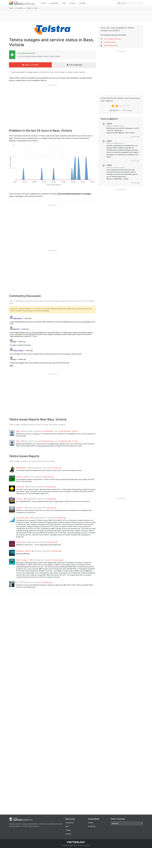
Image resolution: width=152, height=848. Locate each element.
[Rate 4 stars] (124, 106)
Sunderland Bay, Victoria (68, 431)
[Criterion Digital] (76, 842)
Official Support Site (111, 46)
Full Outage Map (75, 65)
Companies (54, 3)
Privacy (72, 3)
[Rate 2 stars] (117, 106)
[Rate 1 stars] (113, 106)
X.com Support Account (112, 39)
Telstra (29, 8)
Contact (82, 3)
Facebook (91, 826)
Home (43, 3)
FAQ (64, 3)
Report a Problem (32, 65)
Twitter (90, 823)
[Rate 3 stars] (121, 106)
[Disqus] (52, 340)
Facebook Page (109, 42)
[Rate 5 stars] (128, 106)
